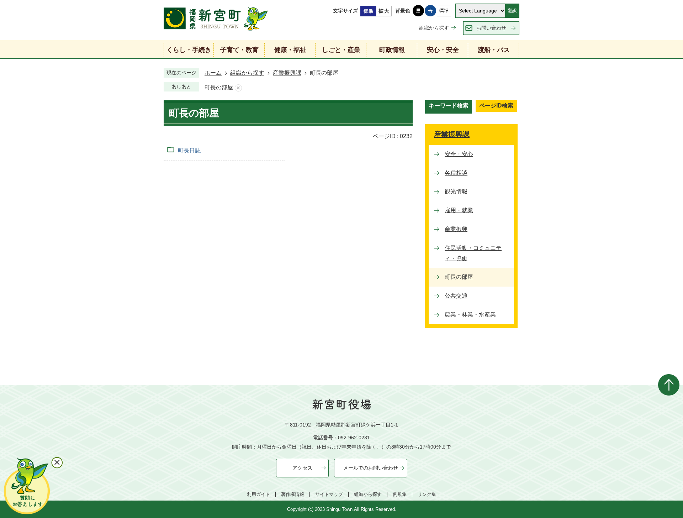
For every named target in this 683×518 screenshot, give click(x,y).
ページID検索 (496, 106)
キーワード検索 (448, 106)
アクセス (302, 468)
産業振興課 (287, 73)
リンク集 (427, 494)
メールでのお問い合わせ (370, 468)
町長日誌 (189, 150)
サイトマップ (329, 494)
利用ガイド (258, 494)
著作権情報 (292, 494)
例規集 (400, 494)
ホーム (213, 73)
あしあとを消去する (238, 88)
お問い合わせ (491, 28)
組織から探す (434, 28)
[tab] (448, 107)
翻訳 (512, 10)
